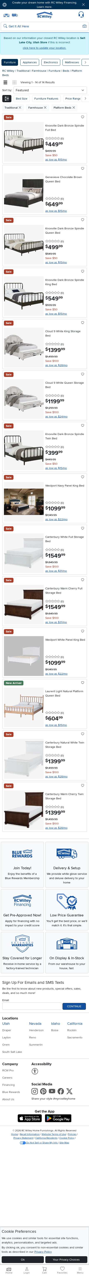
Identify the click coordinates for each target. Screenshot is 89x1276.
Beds (66, 71)
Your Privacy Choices (66, 1259)
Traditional (23, 71)
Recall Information (30, 1134)
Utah (6, 1024)
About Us (8, 1099)
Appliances (30, 62)
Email (5, 1000)
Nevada (35, 1024)
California (74, 1024)
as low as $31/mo (56, 571)
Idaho (55, 1024)
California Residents (46, 1138)
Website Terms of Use (54, 1134)
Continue (74, 1006)
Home (14, 1134)
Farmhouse (39, 71)
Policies (72, 1134)
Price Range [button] (73, 98)
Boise (54, 1030)
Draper (6, 1030)
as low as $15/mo (56, 159)
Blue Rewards (11, 1092)
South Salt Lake (12, 1052)
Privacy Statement (23, 1138)
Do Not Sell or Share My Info (42, 1142)
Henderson (36, 1030)
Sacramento (74, 1037)
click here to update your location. (44, 48)
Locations (10, 1018)
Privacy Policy (43, 1252)
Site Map (64, 1142)
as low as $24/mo (56, 416)
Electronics (51, 62)
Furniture (10, 62)
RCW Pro (8, 1070)
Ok (23, 1259)
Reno (32, 1037)
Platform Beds (63, 107)
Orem (6, 1044)
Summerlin (36, 1044)
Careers (7, 1077)
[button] (17, 4)
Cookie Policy (67, 1138)
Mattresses (72, 62)
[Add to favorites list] (83, 117)
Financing (8, 1085)
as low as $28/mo (56, 365)
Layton (6, 1037)
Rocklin (72, 1030)
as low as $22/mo (56, 519)
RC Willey (8, 71)
